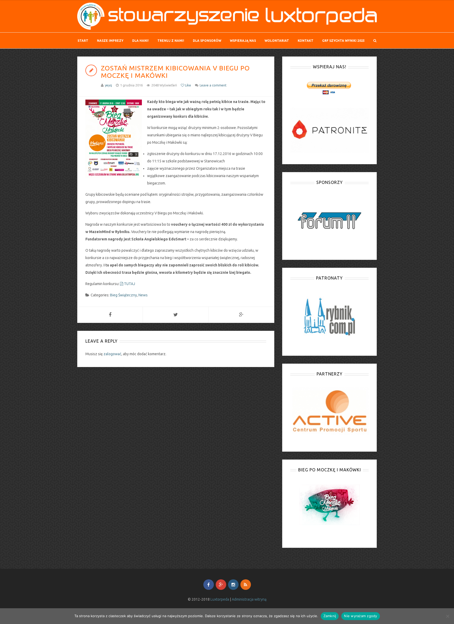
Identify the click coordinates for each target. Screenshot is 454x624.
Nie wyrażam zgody (360, 616)
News (143, 295)
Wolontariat (277, 40)
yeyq (108, 85)
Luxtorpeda (219, 599)
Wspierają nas (243, 40)
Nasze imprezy (110, 40)
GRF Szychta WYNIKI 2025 (343, 40)
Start (83, 40)
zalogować (112, 354)
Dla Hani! (140, 40)
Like (187, 85)
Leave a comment (213, 85)
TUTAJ (129, 284)
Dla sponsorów (207, 40)
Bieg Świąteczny (123, 295)
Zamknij (329, 616)
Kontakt (305, 40)
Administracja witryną (249, 599)
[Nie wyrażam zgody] (447, 616)
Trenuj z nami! (170, 40)
